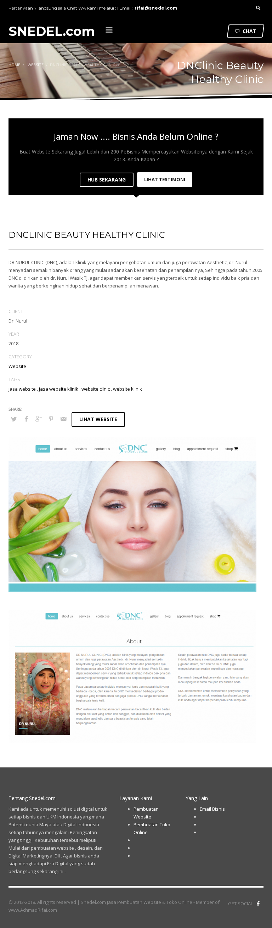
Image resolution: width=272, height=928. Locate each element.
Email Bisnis (212, 809)
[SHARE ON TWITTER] (13, 419)
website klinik (127, 389)
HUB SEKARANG (106, 179)
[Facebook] (258, 903)
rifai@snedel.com (156, 8)
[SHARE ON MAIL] (63, 418)
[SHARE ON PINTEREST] (51, 418)
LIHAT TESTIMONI (164, 179)
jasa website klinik (58, 389)
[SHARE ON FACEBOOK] (26, 418)
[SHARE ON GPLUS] (38, 418)
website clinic (95, 389)
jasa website (22, 389)
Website (17, 366)
